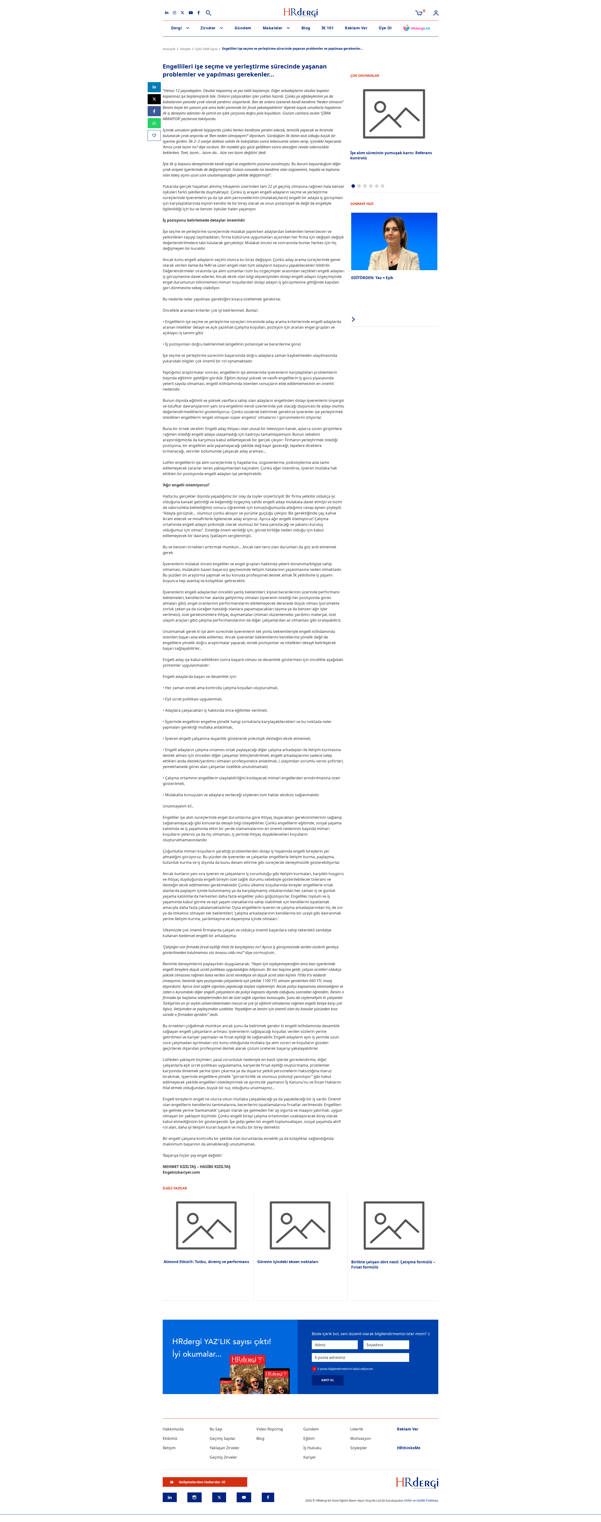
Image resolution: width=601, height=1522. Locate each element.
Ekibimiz (170, 1438)
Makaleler (273, 28)
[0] (418, 12)
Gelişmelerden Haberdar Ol (202, 1482)
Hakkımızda (173, 1429)
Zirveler (208, 28)
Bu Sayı (216, 1429)
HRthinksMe (408, 1447)
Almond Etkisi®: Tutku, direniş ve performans (206, 1261)
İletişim (169, 1447)
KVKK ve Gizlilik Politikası (421, 1500)
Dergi (176, 28)
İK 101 (328, 28)
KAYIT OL (327, 1380)
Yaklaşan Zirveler (224, 1447)
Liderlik (356, 1429)
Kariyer (309, 1457)
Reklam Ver (356, 28)
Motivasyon (360, 1438)
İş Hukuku (312, 1447)
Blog (305, 28)
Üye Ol (385, 28)
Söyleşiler (358, 1447)
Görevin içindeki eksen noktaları (287, 1261)
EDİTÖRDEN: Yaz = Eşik (372, 277)
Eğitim (309, 1438)
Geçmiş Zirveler (223, 1457)
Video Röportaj (269, 1429)
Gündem (243, 28)
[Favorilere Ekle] (154, 135)
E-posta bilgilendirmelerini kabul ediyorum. (346, 1369)
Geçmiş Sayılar (222, 1438)
